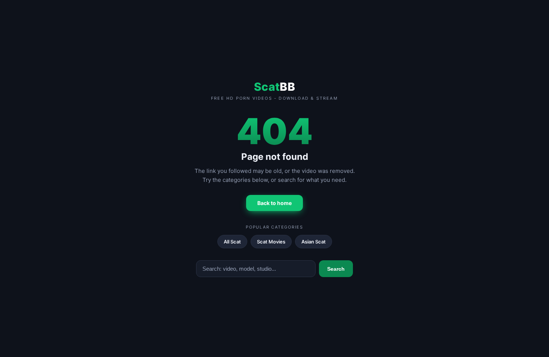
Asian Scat (313, 242)
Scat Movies (271, 242)
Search (336, 269)
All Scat (232, 242)
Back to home (274, 203)
